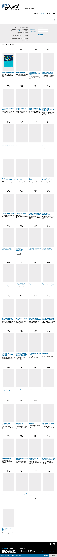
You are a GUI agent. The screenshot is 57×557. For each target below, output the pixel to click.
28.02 (22, 331)
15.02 (22, 401)
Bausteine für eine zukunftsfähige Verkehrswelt (8, 179)
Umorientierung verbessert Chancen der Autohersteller (48, 319)
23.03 (48, 226)
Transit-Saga (18, 389)
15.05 (8, 122)
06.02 (8, 436)
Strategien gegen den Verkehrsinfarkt (33, 389)
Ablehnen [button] (46, 555)
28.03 (35, 226)
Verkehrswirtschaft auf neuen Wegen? (48, 389)
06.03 (8, 226)
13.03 (8, 157)
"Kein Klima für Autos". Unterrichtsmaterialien (7, 249)
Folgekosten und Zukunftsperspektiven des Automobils (7, 354)
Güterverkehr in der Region (8, 213)
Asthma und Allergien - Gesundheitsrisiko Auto (47, 249)
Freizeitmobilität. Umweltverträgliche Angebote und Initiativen (48, 109)
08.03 (22, 191)
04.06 (48, 86)
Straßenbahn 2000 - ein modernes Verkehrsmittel (7, 319)
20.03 (48, 262)
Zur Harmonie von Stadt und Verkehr (35, 354)
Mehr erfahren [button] (18, 555)
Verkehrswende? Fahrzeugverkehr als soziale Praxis (35, 73)
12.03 (48, 157)
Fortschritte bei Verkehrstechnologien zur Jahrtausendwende (34, 494)
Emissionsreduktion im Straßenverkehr (20, 179)
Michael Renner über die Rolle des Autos (22, 459)
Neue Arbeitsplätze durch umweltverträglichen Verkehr (35, 109)
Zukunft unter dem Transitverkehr (19, 424)
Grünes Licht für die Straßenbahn (6, 424)
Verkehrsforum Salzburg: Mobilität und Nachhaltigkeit (48, 179)
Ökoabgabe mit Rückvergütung (32, 284)
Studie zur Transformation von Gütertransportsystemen (35, 214)
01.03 (48, 296)
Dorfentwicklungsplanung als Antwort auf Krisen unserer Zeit (8, 529)
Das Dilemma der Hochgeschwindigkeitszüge (8, 389)
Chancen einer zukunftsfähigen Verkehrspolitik (19, 249)
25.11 (22, 51)
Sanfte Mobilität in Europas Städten (21, 319)
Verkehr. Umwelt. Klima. (21, 72)
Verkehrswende (45, 353)
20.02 (48, 367)
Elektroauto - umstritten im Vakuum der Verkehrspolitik (48, 284)
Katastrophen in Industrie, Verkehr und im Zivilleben (47, 73)
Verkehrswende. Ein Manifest (8, 72)
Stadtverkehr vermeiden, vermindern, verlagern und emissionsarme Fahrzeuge (21, 354)
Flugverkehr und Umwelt (21, 213)
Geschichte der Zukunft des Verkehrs (8, 109)
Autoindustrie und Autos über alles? (8, 493)
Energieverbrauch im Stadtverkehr (33, 459)
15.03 (22, 122)
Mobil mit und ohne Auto (7, 458)
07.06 (8, 86)
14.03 (48, 122)
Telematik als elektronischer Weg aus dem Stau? (35, 249)
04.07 (8, 51)
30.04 (48, 471)
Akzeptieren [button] (53, 555)
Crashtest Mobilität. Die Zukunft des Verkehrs (21, 284)
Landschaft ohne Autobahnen (35, 144)
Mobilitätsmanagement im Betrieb (47, 144)
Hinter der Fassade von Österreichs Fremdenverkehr (35, 319)
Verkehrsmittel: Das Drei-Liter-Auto (21, 109)
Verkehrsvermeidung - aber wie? (21, 144)
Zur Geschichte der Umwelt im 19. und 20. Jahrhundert (48, 493)
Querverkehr (31, 423)
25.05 (35, 51)
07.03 (48, 191)
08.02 (35, 401)
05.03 (35, 331)
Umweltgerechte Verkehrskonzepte (33, 179)
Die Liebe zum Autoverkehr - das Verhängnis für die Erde (8, 144)
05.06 (35, 86)
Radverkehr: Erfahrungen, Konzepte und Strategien (21, 493)
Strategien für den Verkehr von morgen (48, 424)
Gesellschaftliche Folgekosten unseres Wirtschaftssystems (48, 459)
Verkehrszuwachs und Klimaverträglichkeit (6, 284)
